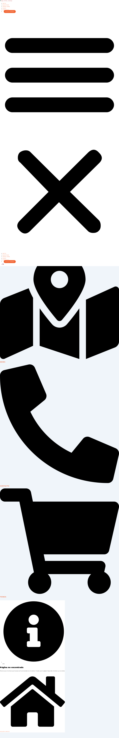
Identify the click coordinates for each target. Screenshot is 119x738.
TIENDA (3, 597)
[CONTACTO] (59, 482)
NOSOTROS (5, 5)
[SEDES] (59, 358)
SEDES (4, 8)
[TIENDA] (59, 593)
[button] (59, 132)
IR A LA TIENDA (9, 11)
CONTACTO (5, 10)
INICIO (4, 3)
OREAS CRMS (6, 6)
